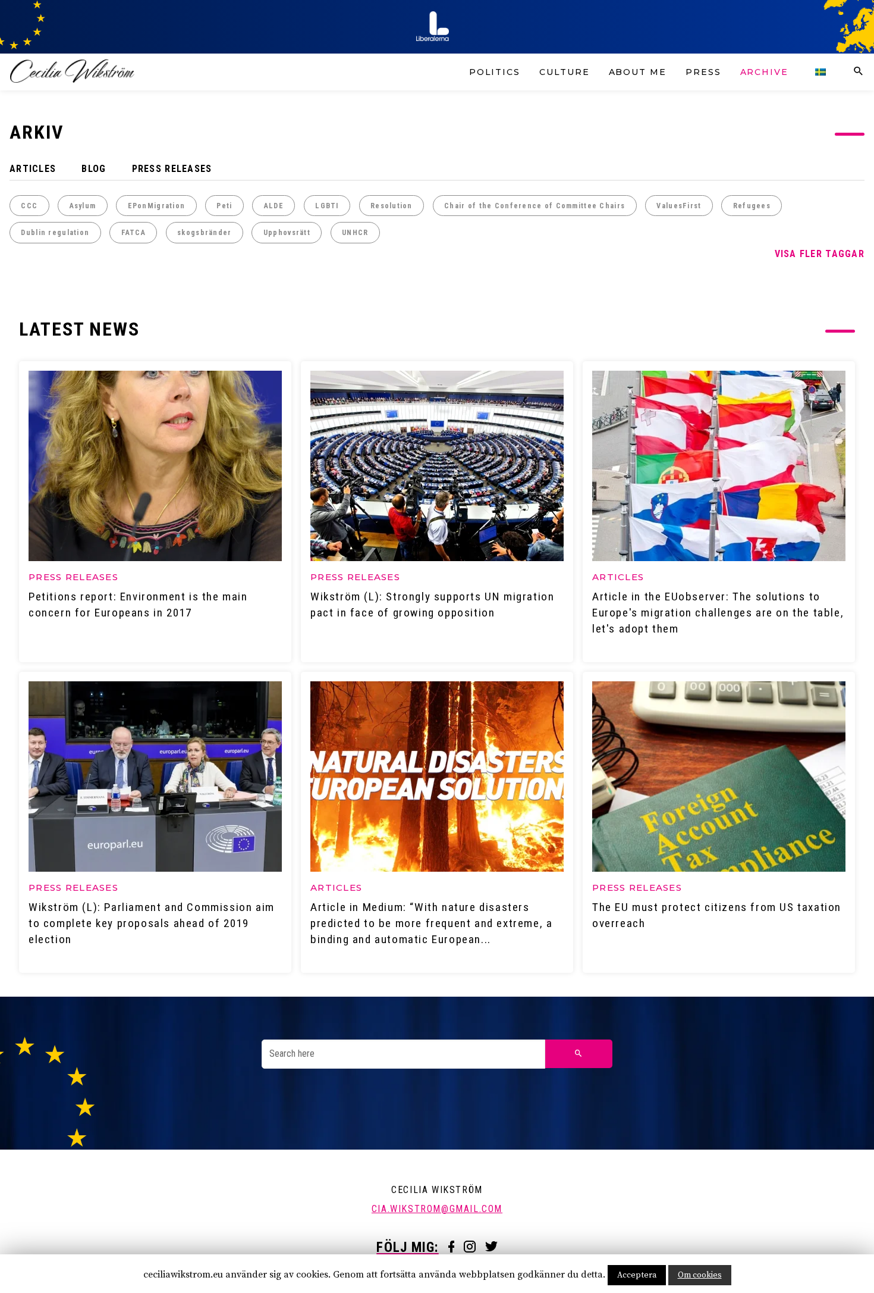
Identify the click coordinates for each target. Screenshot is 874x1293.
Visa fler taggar (819, 253)
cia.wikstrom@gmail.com (437, 1208)
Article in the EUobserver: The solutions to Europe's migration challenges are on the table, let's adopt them (718, 612)
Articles (33, 168)
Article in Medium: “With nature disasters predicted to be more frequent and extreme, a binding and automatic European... (431, 923)
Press (703, 72)
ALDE (274, 206)
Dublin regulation (55, 232)
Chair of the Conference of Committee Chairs (534, 206)
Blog (93, 168)
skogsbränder (204, 232)
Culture (564, 72)
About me (637, 72)
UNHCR (355, 232)
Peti (224, 206)
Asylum (83, 206)
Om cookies (700, 1275)
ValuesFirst (678, 206)
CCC (29, 206)
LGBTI (326, 206)
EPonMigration (157, 206)
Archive (764, 72)
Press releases (172, 168)
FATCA (133, 232)
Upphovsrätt (286, 232)
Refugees (752, 206)
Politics (494, 72)
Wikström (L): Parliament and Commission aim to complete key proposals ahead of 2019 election (152, 923)
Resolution (391, 206)
